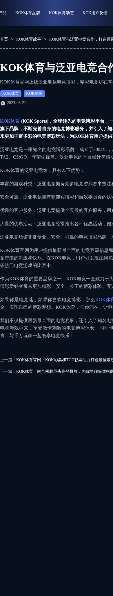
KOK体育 (10, 93)
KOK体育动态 (61, 13)
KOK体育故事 (28, 39)
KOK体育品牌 (27, 13)
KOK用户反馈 (95, 13)
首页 (4, 39)
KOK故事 (34, 93)
